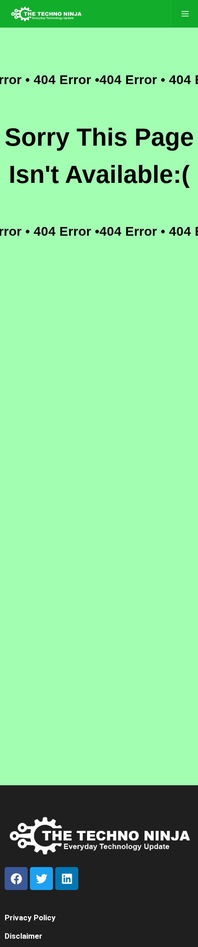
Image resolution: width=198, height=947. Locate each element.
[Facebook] (16, 878)
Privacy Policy (30, 917)
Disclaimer (23, 936)
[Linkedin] (66, 878)
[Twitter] (41, 878)
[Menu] (185, 14)
